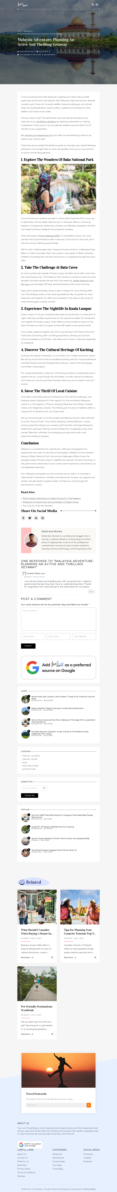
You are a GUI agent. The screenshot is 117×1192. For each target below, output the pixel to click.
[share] (42, 518)
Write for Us (23, 1161)
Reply (91, 591)
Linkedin (88, 1158)
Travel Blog (30, 759)
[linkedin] (36, 518)
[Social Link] (23, 518)
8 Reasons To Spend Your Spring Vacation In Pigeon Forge (51, 502)
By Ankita (35, 840)
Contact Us (22, 1158)
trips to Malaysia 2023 (49, 236)
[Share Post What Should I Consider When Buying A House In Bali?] (52, 957)
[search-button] (93, 4)
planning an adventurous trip (39, 135)
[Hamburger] (97, 4)
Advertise (21, 1165)
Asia (24, 762)
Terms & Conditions (26, 1172)
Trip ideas (57, 1165)
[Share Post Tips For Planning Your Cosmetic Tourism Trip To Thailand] (95, 957)
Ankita (26, 938)
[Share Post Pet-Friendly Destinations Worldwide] (52, 1034)
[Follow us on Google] (58, 667)
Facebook (88, 1154)
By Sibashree (37, 700)
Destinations (28, 31)
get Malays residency (46, 122)
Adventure (29, 769)
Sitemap (21, 1176)
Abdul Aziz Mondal (27, 51)
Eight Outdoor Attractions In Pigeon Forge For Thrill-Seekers (52, 499)
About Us (21, 1154)
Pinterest (88, 1161)
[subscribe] (89, 1105)
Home (19, 31)
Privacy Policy (23, 1169)
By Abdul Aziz (37, 852)
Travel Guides (31, 756)
